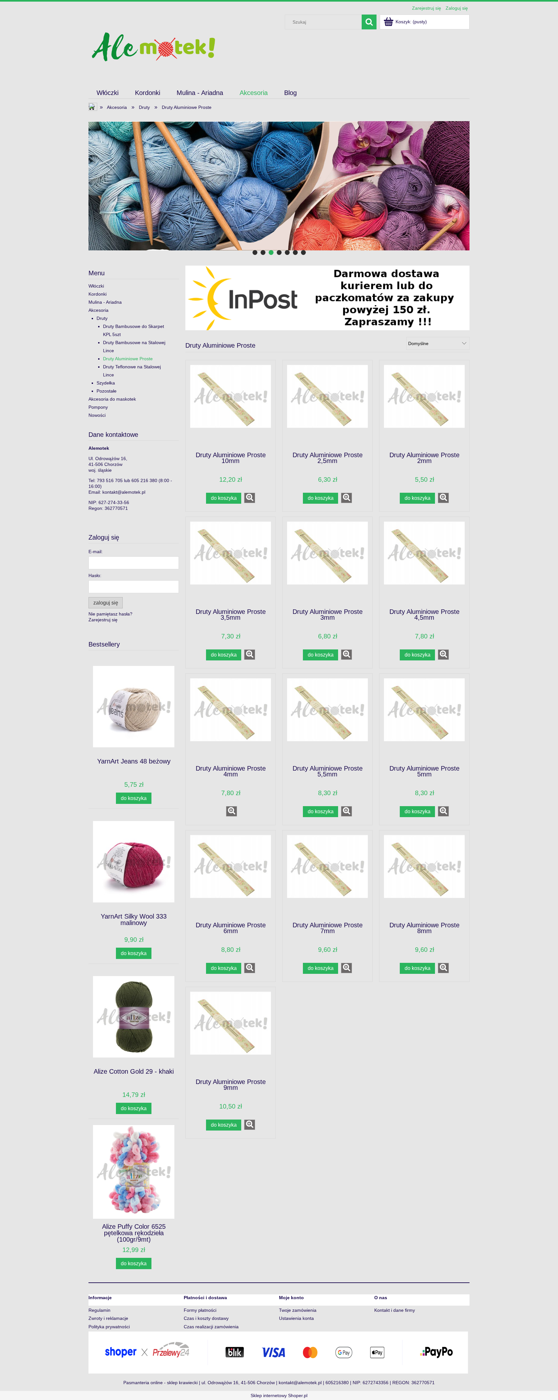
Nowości (97, 415)
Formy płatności (200, 1310)
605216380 (337, 1382)
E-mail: (95, 551)
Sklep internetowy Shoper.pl (279, 1395)
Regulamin (99, 1310)
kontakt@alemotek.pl (123, 492)
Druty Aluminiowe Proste (128, 358)
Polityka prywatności (109, 1326)
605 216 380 (144, 480)
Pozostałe (107, 391)
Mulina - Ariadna (105, 302)
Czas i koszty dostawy (206, 1318)
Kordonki (97, 294)
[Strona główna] (153, 46)
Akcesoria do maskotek (112, 399)
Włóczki (96, 286)
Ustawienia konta (296, 1318)
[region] (279, 186)
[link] (279, 186)
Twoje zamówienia (297, 1310)
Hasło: (94, 575)
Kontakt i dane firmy (394, 1310)
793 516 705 (110, 480)
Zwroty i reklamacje (108, 1318)
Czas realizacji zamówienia (211, 1326)
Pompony (98, 407)
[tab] (255, 252)
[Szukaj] (369, 22)
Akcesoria (98, 310)
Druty (102, 318)
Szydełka (106, 382)
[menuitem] (107, 93)
